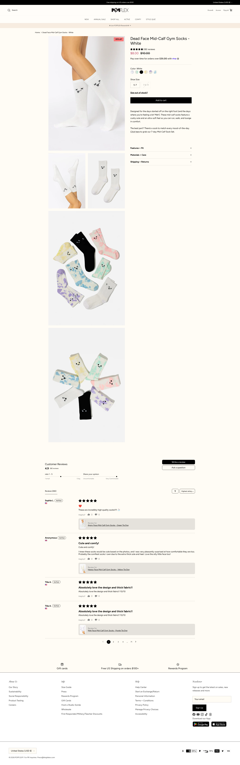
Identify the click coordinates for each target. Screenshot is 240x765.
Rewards (210, 10)
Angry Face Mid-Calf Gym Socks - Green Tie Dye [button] (108, 525)
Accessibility (141, 714)
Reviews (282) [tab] (50, 491)
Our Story (13, 687)
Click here (135, 131)
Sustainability (15, 691)
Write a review (178, 462)
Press (63, 691)
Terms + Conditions (144, 700)
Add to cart (161, 100)
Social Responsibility (18, 696)
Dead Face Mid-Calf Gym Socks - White (57, 32)
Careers (12, 705)
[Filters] (175, 491)
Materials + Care (138, 155)
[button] (120, 25)
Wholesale (66, 709)
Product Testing (16, 700)
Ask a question (178, 467)
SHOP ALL (115, 19)
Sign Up (199, 708)
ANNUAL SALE (100, 19)
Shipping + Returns (139, 162)
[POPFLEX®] (120, 10)
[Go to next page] (136, 642)
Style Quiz (151, 19)
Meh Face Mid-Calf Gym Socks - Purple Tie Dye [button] (107, 630)
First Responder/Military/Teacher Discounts (81, 714)
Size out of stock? (139, 92)
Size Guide (66, 687)
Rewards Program (69, 696)
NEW (87, 19)
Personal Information (145, 696)
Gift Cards (66, 700)
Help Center (141, 687)
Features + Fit (137, 148)
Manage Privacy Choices (146, 709)
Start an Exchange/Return (147, 691)
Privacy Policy (141, 705)
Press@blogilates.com (46, 757)
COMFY (138, 19)
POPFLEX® (19, 757)
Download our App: (201, 718)
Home (37, 32)
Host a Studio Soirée (71, 705)
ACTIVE (127, 19)
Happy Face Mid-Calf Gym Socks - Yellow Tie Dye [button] (109, 569)
